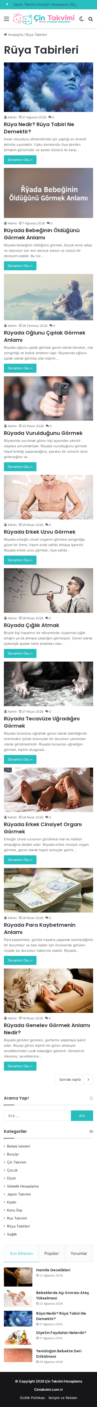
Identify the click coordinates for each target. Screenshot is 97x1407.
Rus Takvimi (17, 1218)
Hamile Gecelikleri (53, 1270)
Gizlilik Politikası (32, 1398)
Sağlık (12, 1234)
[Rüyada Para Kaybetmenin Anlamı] (48, 890)
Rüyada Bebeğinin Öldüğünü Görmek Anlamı (42, 234)
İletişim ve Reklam (63, 1398)
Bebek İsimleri (18, 1146)
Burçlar (13, 1154)
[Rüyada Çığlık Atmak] (48, 590)
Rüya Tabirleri (18, 1226)
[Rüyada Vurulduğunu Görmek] (48, 398)
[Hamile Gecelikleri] (18, 1277)
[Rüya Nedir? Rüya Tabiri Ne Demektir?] (48, 87)
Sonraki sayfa (70, 1079)
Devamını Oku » (20, 160)
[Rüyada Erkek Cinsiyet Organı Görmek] (48, 790)
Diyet (11, 1178)
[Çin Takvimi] (44, 19)
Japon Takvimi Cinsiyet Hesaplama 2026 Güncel (51, 4)
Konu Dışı (14, 1210)
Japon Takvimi (19, 1194)
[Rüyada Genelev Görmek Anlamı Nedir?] (48, 991)
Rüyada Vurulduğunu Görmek (43, 433)
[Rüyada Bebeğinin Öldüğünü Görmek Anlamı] (48, 193)
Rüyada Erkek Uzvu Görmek (40, 531)
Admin (12, 117)
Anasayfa (15, 34)
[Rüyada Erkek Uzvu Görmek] (48, 497)
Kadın (11, 1202)
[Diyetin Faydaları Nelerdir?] (18, 1337)
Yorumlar (79, 1253)
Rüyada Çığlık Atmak (31, 625)
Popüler (51, 1253)
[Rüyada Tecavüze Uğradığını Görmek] (48, 684)
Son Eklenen (21, 1253)
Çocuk (12, 1170)
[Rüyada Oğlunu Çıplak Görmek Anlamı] (48, 297)
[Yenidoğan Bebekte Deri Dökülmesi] (18, 1355)
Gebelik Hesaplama (23, 1186)
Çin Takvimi (16, 1162)
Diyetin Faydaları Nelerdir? (61, 1332)
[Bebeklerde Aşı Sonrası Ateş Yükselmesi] (18, 1298)
